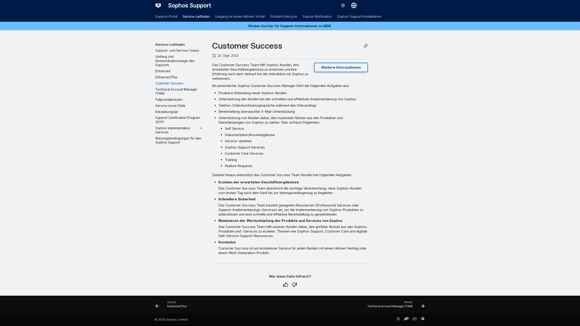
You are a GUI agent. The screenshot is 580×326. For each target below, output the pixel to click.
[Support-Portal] (406, 319)
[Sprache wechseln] (353, 5)
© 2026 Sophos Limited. (171, 319)
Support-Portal (166, 16)
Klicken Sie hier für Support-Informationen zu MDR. (290, 26)
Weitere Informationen (341, 67)
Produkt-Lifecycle (283, 16)
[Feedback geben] (422, 319)
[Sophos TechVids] (414, 319)
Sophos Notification (317, 16)
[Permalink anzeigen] (365, 45)
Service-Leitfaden (196, 16)
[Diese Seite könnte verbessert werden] (294, 285)
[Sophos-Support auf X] (398, 319)
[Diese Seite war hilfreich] (286, 285)
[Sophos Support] (158, 5)
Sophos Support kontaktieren (359, 16)
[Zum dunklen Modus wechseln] (343, 5)
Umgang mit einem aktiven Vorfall (240, 16)
